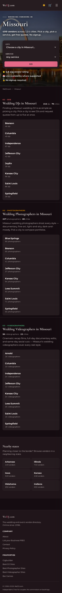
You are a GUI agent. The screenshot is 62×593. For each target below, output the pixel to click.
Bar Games (8, 576)
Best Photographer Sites (14, 568)
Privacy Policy (9, 548)
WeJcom (9, 5)
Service (9, 54)
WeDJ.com (7, 89)
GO (31, 64)
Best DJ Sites (9, 564)
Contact (6, 544)
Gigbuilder (8, 560)
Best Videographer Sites (14, 572)
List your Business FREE (14, 540)
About (5, 536)
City (8, 44)
